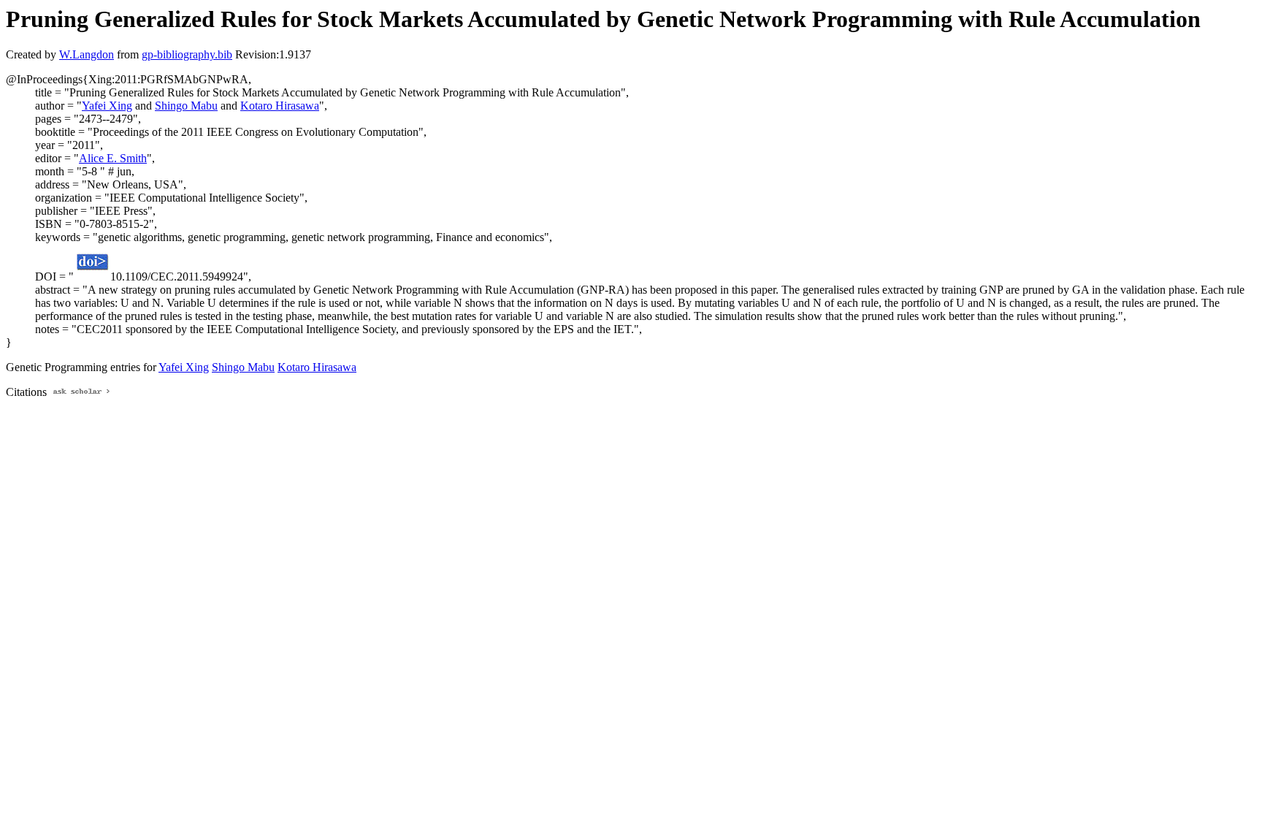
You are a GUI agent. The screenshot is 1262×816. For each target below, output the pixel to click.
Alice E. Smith (113, 158)
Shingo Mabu (186, 105)
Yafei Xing (107, 105)
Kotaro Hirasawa (279, 105)
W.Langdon (86, 54)
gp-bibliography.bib (187, 54)
